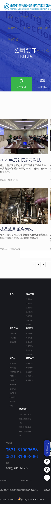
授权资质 (29, 316)
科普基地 (29, 355)
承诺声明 (13, 401)
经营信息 (13, 368)
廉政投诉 (29, 380)
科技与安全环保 (16, 372)
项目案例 (13, 342)
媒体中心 (13, 28)
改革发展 (13, 376)
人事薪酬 (13, 385)
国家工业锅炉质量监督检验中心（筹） (25, 419)
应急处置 (13, 393)
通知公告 (29, 342)
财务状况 (13, 380)
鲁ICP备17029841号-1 (8, 500)
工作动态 (29, 338)
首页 (10, 16)
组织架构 (29, 312)
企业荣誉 (29, 308)
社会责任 (13, 397)
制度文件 (29, 372)
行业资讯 (29, 346)
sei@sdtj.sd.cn (17, 468)
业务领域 (37, 16)
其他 (11, 406)
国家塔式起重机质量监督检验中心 (25, 431)
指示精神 (29, 376)
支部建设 (29, 368)
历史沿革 (29, 304)
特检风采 (29, 325)
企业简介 (29, 299)
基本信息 (13, 363)
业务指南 (13, 338)
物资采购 (13, 389)
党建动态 (29, 363)
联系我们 (13, 39)
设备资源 (29, 320)
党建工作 (42, 28)
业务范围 (13, 333)
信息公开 (28, 28)
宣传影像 (29, 350)
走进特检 (23, 16)
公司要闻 (29, 333)
